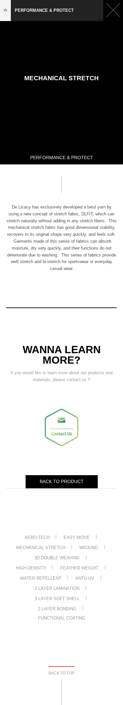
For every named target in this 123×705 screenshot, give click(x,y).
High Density (31, 568)
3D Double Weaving (57, 557)
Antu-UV (84, 578)
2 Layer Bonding (57, 608)
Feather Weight (79, 568)
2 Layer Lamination (57, 588)
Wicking (88, 547)
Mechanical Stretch (40, 547)
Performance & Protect (44, 10)
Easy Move (77, 537)
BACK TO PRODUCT (62, 481)
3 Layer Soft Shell (57, 598)
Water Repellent (40, 578)
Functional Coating (61, 618)
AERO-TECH (37, 537)
